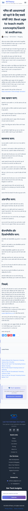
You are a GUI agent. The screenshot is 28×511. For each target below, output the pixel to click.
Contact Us (14, 452)
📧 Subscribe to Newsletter (14, 396)
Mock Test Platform (14, 465)
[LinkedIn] (17, 430)
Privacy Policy (9, 508)
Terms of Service (18, 508)
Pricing (14, 446)
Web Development (14, 459)
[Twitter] (14, 430)
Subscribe (14, 497)
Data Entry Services (14, 467)
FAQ (14, 473)
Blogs (14, 438)
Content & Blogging (14, 462)
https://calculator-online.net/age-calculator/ (13, 91)
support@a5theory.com (8, 313)
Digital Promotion (14, 470)
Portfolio (14, 441)
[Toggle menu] (25, 3)
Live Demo (14, 443)
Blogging (20, 36)
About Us (14, 449)
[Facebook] (10, 430)
